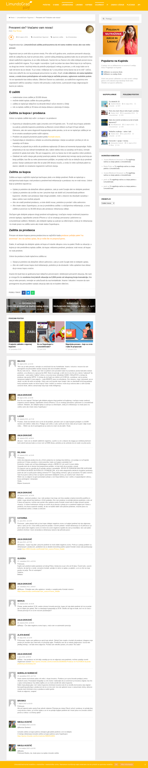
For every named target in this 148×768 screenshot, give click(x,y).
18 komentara (72, 37)
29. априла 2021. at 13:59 (25, 495)
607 (119, 106)
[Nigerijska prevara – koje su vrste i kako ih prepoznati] (79, 331)
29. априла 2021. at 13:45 (25, 455)
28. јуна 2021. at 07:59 (24, 542)
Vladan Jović (115, 113)
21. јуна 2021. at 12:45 (24, 521)
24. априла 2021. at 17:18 (25, 419)
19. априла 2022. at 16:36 (25, 604)
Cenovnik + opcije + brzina (118, 141)
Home (13, 17)
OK (116, 764)
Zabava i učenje (117, 5)
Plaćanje (131, 5)
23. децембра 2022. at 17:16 (26, 676)
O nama (56, 5)
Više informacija (127, 764)
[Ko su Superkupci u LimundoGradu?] (51, 331)
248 (122, 127)
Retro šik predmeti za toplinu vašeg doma (27, 306)
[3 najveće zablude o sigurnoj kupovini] (22, 331)
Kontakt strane (54, 137)
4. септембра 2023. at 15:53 (26, 725)
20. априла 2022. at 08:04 (25, 623)
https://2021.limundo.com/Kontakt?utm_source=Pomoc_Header (43, 549)
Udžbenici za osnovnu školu (112, 72)
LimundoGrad (67, 5)
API (139, 5)
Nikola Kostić (24, 722)
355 (122, 115)
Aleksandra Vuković (117, 143)
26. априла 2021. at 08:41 (25, 438)
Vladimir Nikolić (115, 104)
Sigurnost (99, 5)
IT (107, 5)
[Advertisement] (120, 40)
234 (119, 136)
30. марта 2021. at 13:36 (25, 398)
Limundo (79, 5)
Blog (112, 145)
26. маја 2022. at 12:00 (24, 638)
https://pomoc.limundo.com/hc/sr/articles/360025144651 (36, 736)
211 (118, 145)
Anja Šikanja (17, 31)
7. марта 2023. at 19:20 (24, 703)
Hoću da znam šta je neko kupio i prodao (124, 111)
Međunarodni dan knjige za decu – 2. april (74, 306)
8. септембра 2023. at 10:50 (26, 748)
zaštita (61, 37)
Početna (46, 5)
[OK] (145, 764)
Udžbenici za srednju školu (112, 74)
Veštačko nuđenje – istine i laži (120, 131)
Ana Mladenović (116, 124)
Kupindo (88, 5)
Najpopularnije (109, 94)
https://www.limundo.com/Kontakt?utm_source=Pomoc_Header (38, 591)
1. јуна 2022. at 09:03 (24, 657)
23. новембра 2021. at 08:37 (26, 587)
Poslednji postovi (131, 94)
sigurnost (55, 37)
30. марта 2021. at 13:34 (25, 364)
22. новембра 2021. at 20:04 (26, 561)
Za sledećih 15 (114, 101)
